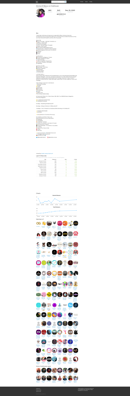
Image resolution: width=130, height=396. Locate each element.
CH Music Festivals (54, 336)
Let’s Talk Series (54, 277)
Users (86, 1)
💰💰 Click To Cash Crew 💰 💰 (64, 256)
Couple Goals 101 (64, 248)
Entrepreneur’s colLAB (70, 327)
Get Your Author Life (54, 363)
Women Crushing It (70, 277)
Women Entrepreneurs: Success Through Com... (75, 299)
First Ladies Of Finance (70, 354)
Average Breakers (59, 266)
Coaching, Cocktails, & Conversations (48, 238)
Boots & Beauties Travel (54, 354)
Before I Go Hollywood (59, 288)
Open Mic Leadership (48, 336)
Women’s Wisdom (59, 354)
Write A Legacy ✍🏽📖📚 (48, 309)
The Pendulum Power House (64, 298)
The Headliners (70, 266)
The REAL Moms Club (43, 256)
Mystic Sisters (43, 363)
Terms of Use (38, 391)
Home (81, 1)
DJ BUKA (43, 373)
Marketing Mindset (38, 327)
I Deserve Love (64, 345)
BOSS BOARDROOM (38, 309)
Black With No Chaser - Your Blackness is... (59, 239)
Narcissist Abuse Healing (75, 327)
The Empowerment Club (38, 298)
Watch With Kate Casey (59, 345)
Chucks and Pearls (70, 336)
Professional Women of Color (43, 266)
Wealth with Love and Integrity (54, 299)
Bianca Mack (54, 374)
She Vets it (64, 266)
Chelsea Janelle (70, 374)
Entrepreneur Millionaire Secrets (54, 288)
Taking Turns (75, 318)
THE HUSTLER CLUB (64, 238)
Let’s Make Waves (75, 345)
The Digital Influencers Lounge (38, 257)
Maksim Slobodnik (38, 382)
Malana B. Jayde (38, 374)
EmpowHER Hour (54, 266)
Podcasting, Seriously (70, 227)
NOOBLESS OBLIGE (75, 336)
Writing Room (54, 237)
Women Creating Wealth (59, 363)
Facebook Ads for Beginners (38, 277)
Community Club (43, 227)
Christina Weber (59, 374)
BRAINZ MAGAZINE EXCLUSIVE (64, 310)
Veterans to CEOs (48, 256)
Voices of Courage (64, 354)
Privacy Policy (38, 390)
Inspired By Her (69, 288)
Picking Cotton (43, 248)
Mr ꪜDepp (48, 381)
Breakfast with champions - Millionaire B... (59, 278)
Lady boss (43, 326)
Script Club (75, 363)
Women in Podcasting (38, 345)
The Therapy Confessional (43, 238)
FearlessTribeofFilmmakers (38, 354)
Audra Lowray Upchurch (47, 153)
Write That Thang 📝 (54, 256)
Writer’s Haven (75, 354)
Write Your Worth (59, 256)
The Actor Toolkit (54, 309)
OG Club (38, 226)
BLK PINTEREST (70, 298)
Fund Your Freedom (70, 363)
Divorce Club (70, 248)
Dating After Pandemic (48, 227)
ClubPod (75, 255)
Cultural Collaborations (70, 345)
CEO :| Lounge (59, 248)
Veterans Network (48, 277)
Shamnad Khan (43, 382)
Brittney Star (64, 374)
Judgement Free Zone (48, 363)
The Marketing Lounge (48, 298)
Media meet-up (64, 288)
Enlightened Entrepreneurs (54, 318)
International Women (48, 354)
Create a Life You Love (70, 238)
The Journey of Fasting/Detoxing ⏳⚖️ (43, 278)
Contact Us (38, 388)
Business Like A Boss (59, 309)
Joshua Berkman (75, 374)
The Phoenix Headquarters (38, 318)
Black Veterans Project (43, 318)
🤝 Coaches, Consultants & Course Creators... (70, 257)
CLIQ (75, 308)
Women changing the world (64, 336)
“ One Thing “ (70, 309)
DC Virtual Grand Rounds (43, 354)
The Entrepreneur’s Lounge (59, 327)
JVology (48, 344)
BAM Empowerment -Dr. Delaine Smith (38, 337)
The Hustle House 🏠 (75, 266)
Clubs (90, 1)
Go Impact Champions (59, 336)
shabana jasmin (70, 382)
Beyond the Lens (54, 327)
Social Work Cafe (75, 248)
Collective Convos (64, 318)
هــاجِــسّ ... (59, 381)
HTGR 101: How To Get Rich (75, 227)
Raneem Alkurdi (75, 382)
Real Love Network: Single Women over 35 (59, 228)
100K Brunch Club (48, 248)
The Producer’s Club (43, 336)
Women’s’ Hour (59, 318)
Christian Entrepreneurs (43, 288)
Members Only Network (48, 288)
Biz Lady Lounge (59, 298)
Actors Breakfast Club (38, 363)
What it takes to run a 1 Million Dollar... (75, 288)
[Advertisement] (56, 25)
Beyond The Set (64, 363)
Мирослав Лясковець (64, 382)
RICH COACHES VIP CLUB (64, 327)
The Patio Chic (38, 248)
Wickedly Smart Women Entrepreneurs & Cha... (48, 267)
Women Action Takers (70, 318)
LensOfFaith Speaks (54, 345)
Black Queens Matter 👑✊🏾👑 (43, 309)
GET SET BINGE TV (64, 227)
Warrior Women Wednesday (43, 345)
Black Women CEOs (43, 298)
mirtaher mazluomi (54, 382)
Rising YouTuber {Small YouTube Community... (38, 289)
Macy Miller (48, 374)
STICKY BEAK (48, 318)
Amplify (54, 247)
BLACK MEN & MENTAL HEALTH (75, 278)
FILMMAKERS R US (64, 277)
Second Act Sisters (48, 327)
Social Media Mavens (38, 266)
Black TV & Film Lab (54, 227)
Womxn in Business (38, 237)
